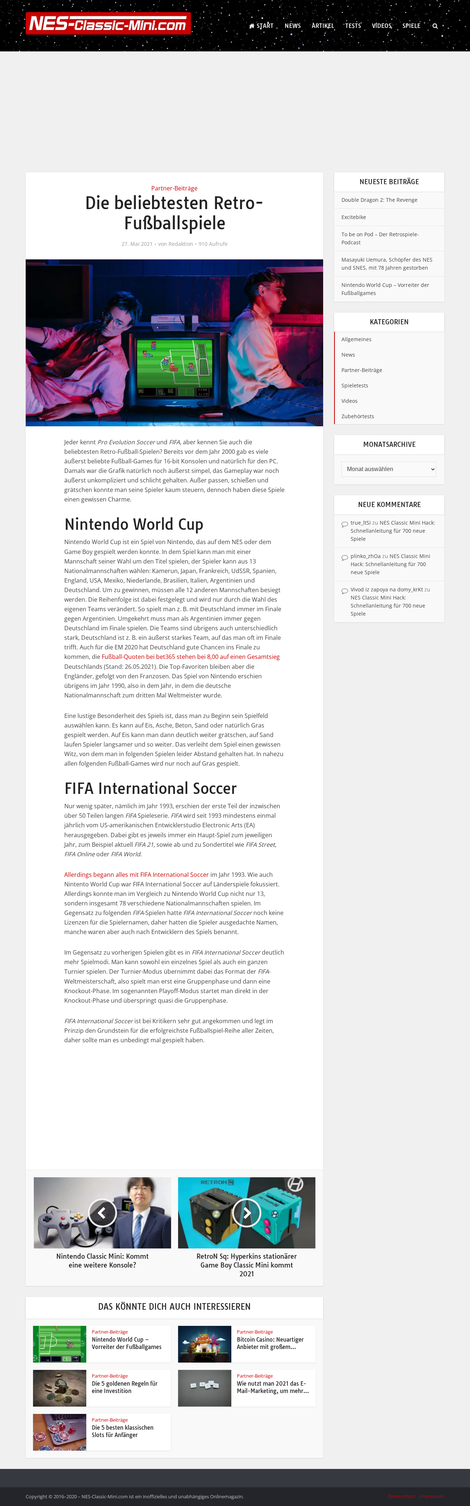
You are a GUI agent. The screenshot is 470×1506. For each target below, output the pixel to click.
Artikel (323, 25)
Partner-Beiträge (174, 188)
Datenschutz (402, 1496)
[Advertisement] (235, 106)
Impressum (431, 1496)
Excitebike (353, 217)
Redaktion (181, 244)
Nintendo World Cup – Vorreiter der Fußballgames (127, 1343)
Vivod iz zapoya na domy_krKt (387, 589)
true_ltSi (361, 522)
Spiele (411, 25)
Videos (381, 25)
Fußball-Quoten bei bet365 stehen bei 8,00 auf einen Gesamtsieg (191, 657)
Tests (353, 25)
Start (264, 25)
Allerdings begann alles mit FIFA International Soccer (136, 875)
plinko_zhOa (366, 556)
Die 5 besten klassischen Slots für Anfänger (122, 1431)
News (293, 25)
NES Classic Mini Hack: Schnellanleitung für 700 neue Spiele (393, 530)
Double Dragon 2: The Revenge (379, 199)
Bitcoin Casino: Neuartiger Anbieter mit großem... (270, 1343)
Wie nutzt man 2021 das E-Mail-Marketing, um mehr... (273, 1387)
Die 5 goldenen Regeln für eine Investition (125, 1387)
